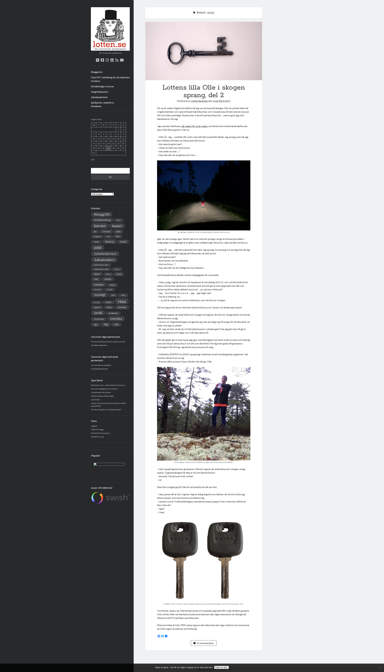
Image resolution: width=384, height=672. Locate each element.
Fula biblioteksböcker (99, 369)
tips (96, 324)
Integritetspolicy (99, 91)
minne (107, 279)
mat (96, 279)
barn (118, 220)
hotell (123, 241)
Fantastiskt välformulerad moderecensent (108, 342)
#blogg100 (102, 214)
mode (112, 285)
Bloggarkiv (96, 71)
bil (95, 231)
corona (106, 231)
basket (117, 226)
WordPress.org (97, 437)
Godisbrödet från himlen (101, 392)
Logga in (94, 426)
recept (96, 302)
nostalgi (99, 294)
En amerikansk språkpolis (101, 365)
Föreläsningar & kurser (102, 86)
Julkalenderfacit (99, 97)
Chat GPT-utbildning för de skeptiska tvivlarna (110, 79)
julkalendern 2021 (101, 265)
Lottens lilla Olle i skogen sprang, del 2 (203, 51)
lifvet (108, 274)
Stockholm (99, 319)
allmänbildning (102, 219)
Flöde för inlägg (97, 429)
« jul (92, 159)
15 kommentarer (205, 643)
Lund (119, 274)
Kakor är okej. (221, 667)
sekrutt (97, 307)
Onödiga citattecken (99, 345)
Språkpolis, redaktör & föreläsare (102, 104)
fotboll (96, 242)
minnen (98, 284)
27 (108, 148)
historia (109, 241)
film (117, 236)
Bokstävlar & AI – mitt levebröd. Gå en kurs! (108, 385)
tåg (106, 324)
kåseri (97, 274)
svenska (116, 319)
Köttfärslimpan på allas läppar (102, 396)
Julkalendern (104, 259)
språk (98, 313)
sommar (122, 307)
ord (113, 295)
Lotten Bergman (199, 100)
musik (109, 289)
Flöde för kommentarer (100, 433)
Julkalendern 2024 (101, 269)
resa (122, 301)
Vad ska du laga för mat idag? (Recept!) (106, 409)
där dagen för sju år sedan (194, 126)
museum (97, 289)
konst (117, 269)
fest (108, 236)
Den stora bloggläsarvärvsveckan (104, 389)
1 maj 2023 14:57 (221, 100)
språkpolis (113, 313)
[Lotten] (110, 49)
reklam (108, 302)
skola (109, 307)
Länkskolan (95, 399)
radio (123, 295)
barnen (100, 225)
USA (116, 324)
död (118, 231)
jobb (97, 247)
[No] (380, 667)
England (97, 236)
